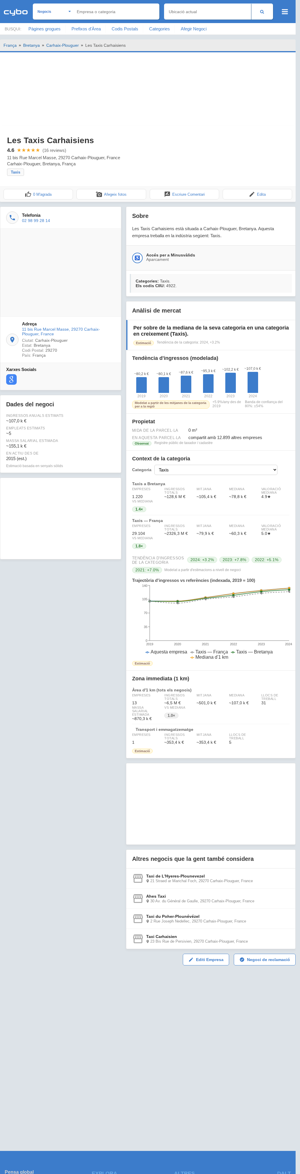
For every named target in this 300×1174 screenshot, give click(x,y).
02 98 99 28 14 (36, 220)
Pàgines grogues (44, 28)
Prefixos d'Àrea (86, 28)
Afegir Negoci (194, 28)
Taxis (15, 172)
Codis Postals (125, 28)
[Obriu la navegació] (285, 12)
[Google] (11, 379)
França (10, 45)
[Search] (262, 12)
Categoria (141, 470)
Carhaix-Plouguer (62, 45)
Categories (159, 28)
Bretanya (31, 45)
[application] (210, 622)
